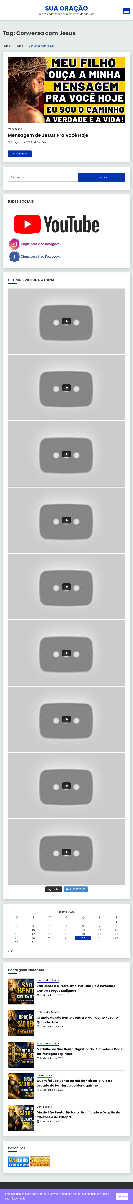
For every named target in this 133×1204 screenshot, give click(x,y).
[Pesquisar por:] (43, 177)
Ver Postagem (20, 153)
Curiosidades (44, 1075)
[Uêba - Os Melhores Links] (40, 1166)
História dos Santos (48, 980)
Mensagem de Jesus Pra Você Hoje (48, 135)
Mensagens (15, 128)
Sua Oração (66, 8)
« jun (11, 950)
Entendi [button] (123, 1196)
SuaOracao (43, 142)
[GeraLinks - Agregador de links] (18, 1166)
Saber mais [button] (18, 1198)
